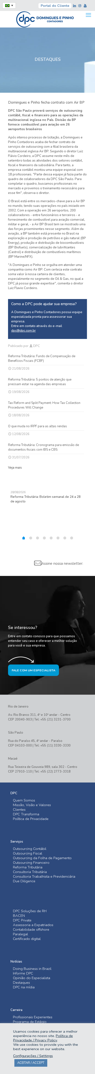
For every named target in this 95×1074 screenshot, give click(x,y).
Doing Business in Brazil (32, 968)
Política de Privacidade (30, 819)
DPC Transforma (26, 814)
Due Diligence (24, 881)
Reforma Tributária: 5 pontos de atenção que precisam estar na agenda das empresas (39, 381)
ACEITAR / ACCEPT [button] (30, 1063)
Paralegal (20, 934)
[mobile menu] (88, 15)
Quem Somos (24, 800)
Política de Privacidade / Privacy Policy (43, 1038)
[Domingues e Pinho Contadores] (45, 18)
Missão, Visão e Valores (32, 805)
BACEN (19, 915)
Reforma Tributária (27, 867)
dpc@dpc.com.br (23, 330)
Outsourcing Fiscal (27, 853)
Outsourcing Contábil (29, 848)
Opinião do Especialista (31, 978)
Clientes (19, 809)
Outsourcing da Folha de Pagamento (42, 858)
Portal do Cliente (55, 5)
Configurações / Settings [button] (33, 1056)
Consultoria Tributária (30, 872)
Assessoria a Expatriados (33, 925)
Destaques (21, 982)
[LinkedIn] (75, 6)
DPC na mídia (24, 987)
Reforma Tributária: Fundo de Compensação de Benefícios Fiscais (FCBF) (41, 358)
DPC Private (22, 920)
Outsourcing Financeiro (31, 862)
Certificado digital (27, 939)
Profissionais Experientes (32, 1017)
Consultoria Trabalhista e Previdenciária (44, 876)
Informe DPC (23, 973)
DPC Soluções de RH (30, 911)
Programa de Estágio (30, 1021)
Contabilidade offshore (31, 929)
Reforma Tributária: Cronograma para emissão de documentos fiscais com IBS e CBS (43, 447)
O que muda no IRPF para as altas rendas (37, 426)
